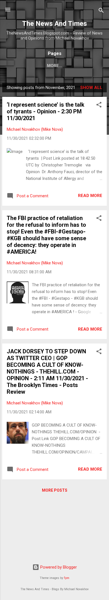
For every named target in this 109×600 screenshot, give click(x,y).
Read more (90, 195)
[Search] (101, 11)
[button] (99, 105)
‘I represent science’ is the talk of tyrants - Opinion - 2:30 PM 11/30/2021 (45, 111)
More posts (54, 490)
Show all (91, 87)
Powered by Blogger (58, 567)
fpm (66, 578)
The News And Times (54, 24)
